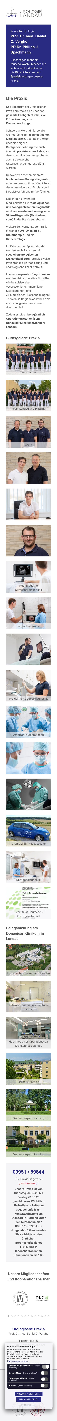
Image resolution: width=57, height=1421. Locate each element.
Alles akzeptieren (28, 1399)
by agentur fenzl (28, 1405)
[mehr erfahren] (30, 1373)
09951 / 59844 (28, 1171)
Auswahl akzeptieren (28, 1394)
